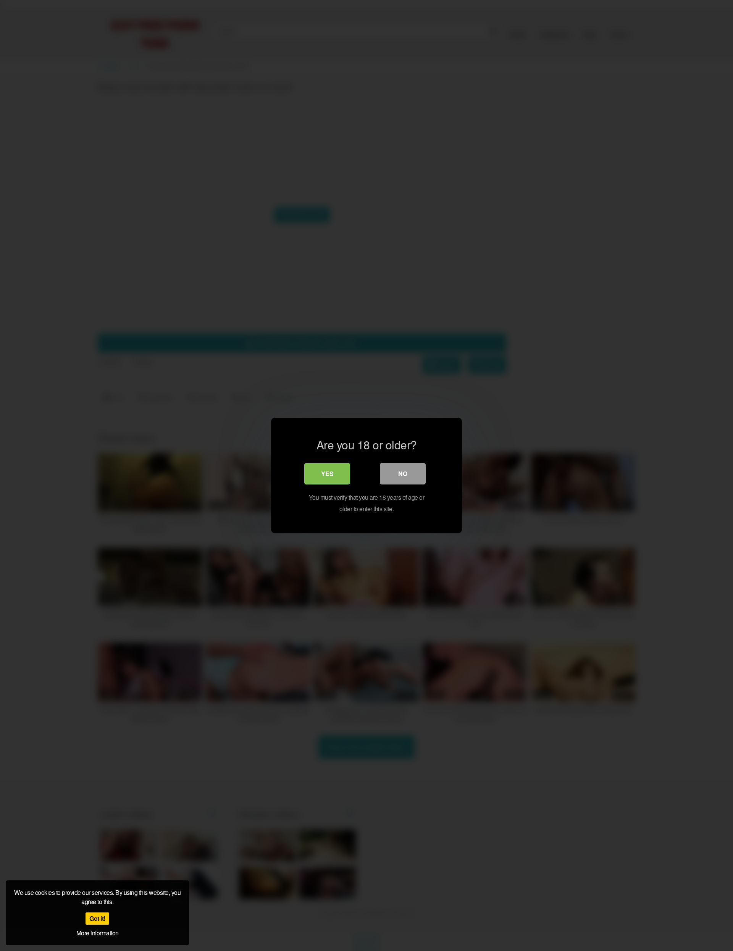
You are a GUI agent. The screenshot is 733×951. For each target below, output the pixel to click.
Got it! (97, 918)
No (402, 473)
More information (97, 932)
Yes (327, 473)
